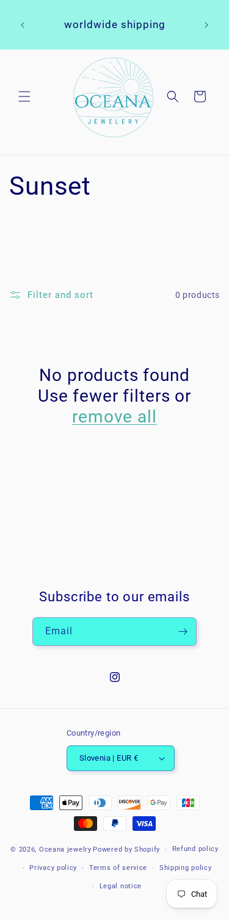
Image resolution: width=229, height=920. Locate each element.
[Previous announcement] (22, 25)
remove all (114, 417)
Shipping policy (185, 868)
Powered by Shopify (126, 849)
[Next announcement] (206, 25)
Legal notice (121, 886)
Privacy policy (53, 868)
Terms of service (118, 868)
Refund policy (195, 849)
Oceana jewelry (65, 849)
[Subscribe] (182, 631)
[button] (24, 96)
